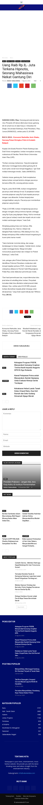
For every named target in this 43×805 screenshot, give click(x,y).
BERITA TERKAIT (9, 357)
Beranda (5, 58)
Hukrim (18, 61)
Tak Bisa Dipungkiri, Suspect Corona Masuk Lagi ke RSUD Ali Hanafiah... (26, 682)
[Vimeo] (21, 788)
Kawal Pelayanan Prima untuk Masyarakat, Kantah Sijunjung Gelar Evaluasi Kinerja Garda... (27, 642)
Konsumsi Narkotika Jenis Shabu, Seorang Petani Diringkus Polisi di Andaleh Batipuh (20, 140)
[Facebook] (9, 788)
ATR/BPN (5, 381)
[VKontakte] (27, 788)
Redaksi (18, 796)
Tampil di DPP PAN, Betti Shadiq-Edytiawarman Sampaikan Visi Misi (10, 541)
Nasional (5, 731)
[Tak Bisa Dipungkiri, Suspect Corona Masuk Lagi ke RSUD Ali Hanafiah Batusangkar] (7, 682)
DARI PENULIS (23, 357)
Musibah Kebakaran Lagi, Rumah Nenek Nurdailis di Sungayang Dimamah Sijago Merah (31, 332)
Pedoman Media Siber (21, 798)
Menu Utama (10, 61)
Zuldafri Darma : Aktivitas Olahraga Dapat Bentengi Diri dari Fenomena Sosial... (27, 565)
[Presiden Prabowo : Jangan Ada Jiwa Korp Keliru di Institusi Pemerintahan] (21, 491)
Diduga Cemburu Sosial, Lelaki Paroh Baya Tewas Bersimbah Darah (26, 598)
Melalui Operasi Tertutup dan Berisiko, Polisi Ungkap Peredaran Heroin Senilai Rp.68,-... (27, 587)
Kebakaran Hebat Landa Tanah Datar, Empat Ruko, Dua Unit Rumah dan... (27, 653)
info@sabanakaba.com (27, 773)
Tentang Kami (10, 796)
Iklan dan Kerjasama (29, 796)
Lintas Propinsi (25, 61)
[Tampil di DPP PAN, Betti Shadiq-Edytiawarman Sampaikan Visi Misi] (11, 530)
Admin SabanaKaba (13, 81)
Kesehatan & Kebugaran (11, 728)
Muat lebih (21, 607)
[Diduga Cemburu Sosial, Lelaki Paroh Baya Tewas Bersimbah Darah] (7, 599)
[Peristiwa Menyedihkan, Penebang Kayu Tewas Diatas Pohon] (7, 693)
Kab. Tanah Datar (8, 711)
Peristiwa (5, 721)
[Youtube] (33, 788)
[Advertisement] (21, 32)
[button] (40, 7)
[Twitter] (15, 788)
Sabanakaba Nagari (9, 734)
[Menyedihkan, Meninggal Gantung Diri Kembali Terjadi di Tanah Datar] (7, 672)
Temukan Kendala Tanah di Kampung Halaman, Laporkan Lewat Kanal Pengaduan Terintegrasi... (28, 576)
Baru (11, 58)
